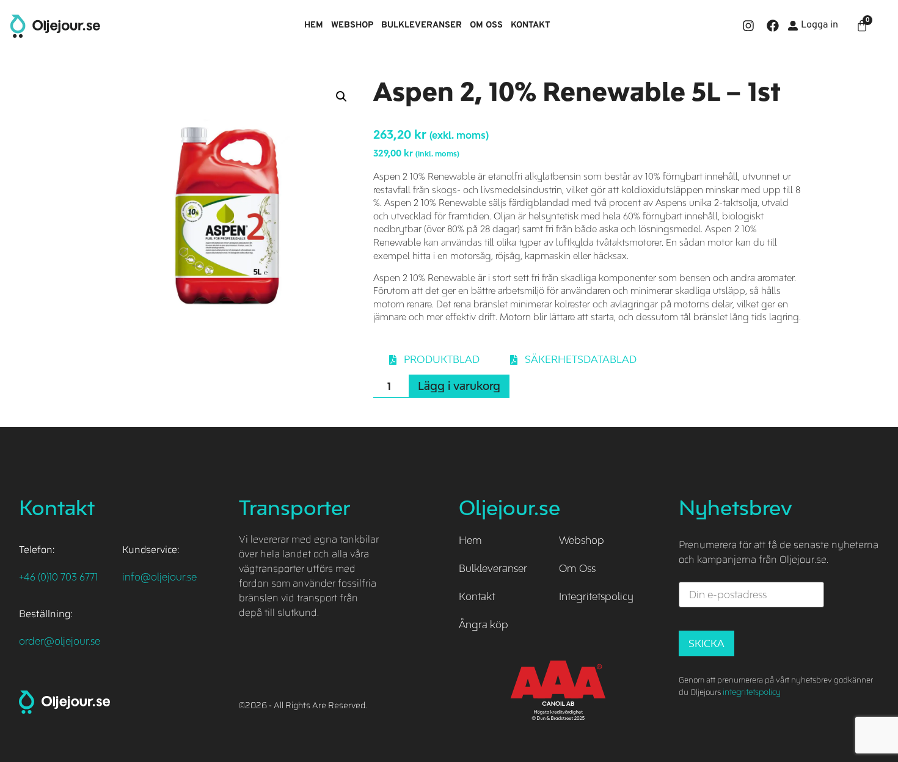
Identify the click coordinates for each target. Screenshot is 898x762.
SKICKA (706, 643)
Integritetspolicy (596, 596)
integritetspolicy (752, 692)
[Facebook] (773, 25)
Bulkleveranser (421, 25)
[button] (341, 97)
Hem (313, 25)
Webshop (352, 25)
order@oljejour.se (59, 641)
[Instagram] (748, 25)
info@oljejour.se (159, 577)
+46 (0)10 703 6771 (58, 577)
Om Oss (486, 25)
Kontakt (530, 25)
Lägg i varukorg (459, 385)
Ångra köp (483, 624)
